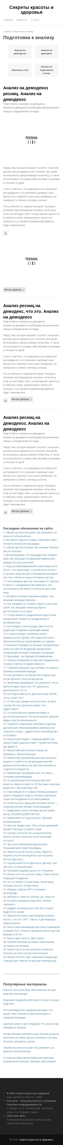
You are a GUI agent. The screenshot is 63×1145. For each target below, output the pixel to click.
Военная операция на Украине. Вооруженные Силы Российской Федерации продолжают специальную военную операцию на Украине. (31, 648)
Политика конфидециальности (24, 1104)
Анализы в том (20, 70)
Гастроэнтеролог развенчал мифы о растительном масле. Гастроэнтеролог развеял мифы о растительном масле (30, 716)
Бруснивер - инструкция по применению (30, 656)
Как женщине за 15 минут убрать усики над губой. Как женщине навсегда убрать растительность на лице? (30, 607)
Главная (8, 19)
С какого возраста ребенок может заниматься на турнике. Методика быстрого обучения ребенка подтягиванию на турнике (28, 637)
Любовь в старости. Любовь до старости (30, 896)
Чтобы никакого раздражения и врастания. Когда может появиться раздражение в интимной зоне (30, 618)
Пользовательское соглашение (38, 1100)
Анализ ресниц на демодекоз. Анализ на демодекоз (26, 423)
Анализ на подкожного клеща (46, 70)
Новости (22, 19)
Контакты (12, 1100)
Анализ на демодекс (46, 52)
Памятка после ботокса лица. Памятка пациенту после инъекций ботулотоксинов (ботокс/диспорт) (28, 855)
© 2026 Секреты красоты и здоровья (28, 1093)
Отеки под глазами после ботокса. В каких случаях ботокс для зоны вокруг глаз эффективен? (29, 705)
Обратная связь (16, 1115)
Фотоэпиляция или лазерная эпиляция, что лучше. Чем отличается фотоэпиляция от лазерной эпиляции (28, 1013)
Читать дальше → (14, 289)
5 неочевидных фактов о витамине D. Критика (32, 581)
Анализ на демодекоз (20, 52)
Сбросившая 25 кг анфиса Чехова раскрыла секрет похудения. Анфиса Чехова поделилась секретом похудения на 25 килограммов (30, 795)
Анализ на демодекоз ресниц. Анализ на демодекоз (25, 93)
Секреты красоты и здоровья (31, 9)
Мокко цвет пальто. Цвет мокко (25, 938)
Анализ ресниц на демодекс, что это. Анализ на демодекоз (30, 311)
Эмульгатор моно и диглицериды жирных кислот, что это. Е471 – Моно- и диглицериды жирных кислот (29, 919)
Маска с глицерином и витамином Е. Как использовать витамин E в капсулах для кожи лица (29, 588)
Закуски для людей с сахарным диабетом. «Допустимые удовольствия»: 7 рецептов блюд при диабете (30, 742)
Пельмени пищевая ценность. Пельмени (30, 870)
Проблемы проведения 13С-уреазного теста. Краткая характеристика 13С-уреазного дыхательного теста (31, 686)
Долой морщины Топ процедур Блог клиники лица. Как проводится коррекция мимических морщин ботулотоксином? (30, 558)
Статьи (35, 19)
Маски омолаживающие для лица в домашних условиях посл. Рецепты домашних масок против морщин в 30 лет (31, 930)
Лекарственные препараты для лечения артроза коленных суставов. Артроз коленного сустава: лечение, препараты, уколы (31, 1037)
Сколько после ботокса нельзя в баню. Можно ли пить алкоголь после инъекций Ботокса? (27, 836)
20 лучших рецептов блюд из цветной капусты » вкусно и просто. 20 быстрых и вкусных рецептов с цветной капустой (31, 784)
